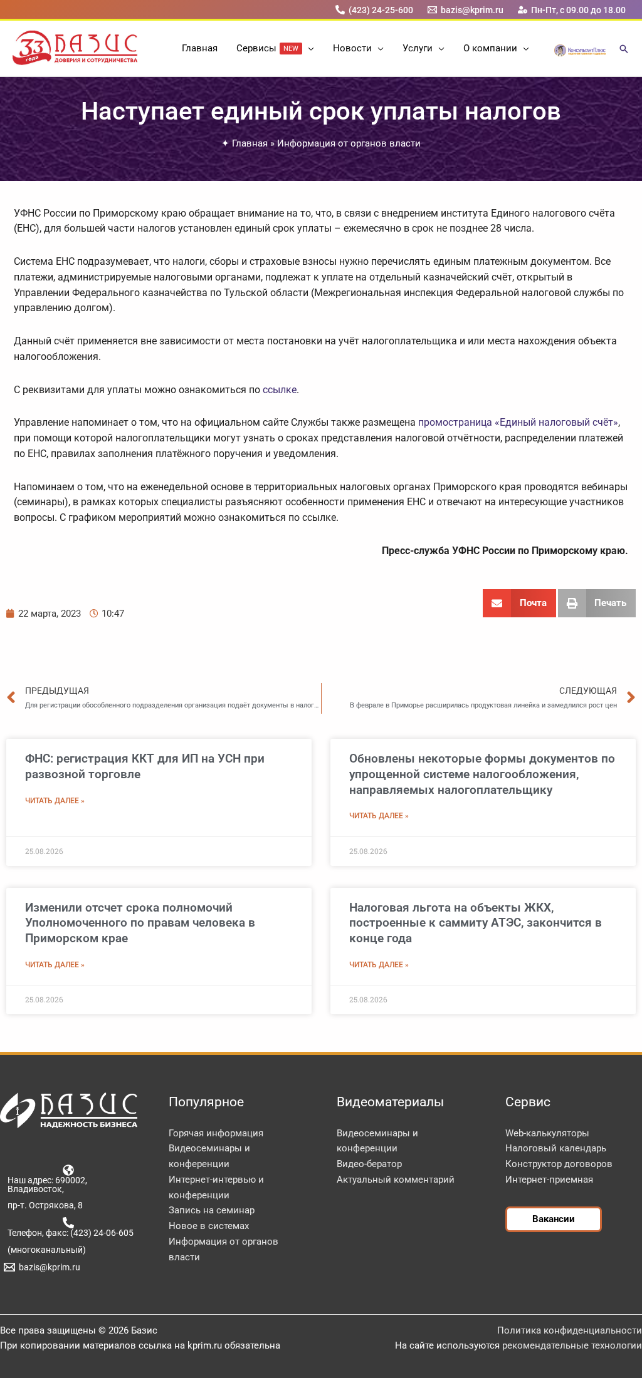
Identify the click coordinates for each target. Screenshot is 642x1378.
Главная (250, 143)
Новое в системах (209, 1225)
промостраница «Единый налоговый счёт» (518, 422)
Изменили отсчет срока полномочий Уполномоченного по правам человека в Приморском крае (140, 922)
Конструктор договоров (559, 1164)
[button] (308, 48)
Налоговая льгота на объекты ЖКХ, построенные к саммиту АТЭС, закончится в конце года (475, 922)
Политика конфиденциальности (569, 1330)
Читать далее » (55, 800)
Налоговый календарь (555, 1148)
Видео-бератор (369, 1164)
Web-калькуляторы (547, 1133)
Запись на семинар (212, 1210)
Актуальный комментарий (396, 1179)
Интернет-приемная (549, 1179)
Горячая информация (216, 1133)
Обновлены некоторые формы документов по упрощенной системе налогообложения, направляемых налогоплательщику (482, 773)
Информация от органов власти (349, 143)
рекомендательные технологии (572, 1345)
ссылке (280, 390)
